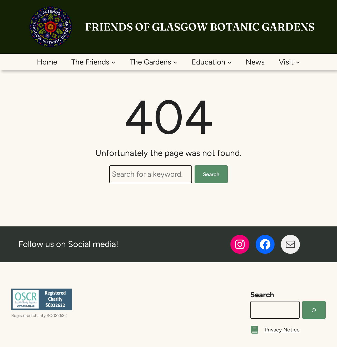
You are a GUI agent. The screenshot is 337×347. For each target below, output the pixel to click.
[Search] (314, 310)
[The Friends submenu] (113, 62)
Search (211, 174)
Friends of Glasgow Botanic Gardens (200, 26)
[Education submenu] (229, 62)
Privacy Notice (282, 329)
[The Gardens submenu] (175, 62)
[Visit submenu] (298, 62)
